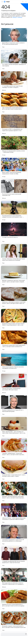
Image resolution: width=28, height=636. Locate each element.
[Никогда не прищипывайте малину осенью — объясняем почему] (14, 146)
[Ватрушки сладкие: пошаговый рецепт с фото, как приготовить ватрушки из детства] (14, 621)
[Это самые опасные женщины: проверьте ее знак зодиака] (14, 60)
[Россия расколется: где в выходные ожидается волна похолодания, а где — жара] (14, 211)
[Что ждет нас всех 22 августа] (14, 233)
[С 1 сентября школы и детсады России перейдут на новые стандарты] (14, 81)
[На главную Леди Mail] (7, 1)
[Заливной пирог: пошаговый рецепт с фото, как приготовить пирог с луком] (14, 470)
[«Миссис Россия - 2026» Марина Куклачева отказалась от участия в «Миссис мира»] (14, 513)
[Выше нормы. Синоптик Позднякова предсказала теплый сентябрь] (14, 168)
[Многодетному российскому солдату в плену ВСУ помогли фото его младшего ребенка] (14, 578)
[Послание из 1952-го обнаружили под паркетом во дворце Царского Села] (14, 125)
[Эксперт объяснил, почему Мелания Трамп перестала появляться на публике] (14, 254)
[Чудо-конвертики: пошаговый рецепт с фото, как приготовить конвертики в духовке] (14, 103)
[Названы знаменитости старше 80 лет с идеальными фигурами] (14, 405)
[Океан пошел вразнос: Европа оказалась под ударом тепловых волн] (14, 362)
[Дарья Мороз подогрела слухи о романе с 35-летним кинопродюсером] (14, 38)
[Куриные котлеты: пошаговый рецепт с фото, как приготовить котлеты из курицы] (14, 600)
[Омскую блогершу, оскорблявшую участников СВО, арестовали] (14, 384)
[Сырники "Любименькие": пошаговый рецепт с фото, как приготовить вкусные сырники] (14, 449)
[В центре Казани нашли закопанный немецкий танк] (14, 189)
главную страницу (17, 17)
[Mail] (4, 1)
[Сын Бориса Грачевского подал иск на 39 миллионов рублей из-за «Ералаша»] (14, 535)
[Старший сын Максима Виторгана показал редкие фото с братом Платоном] (14, 557)
